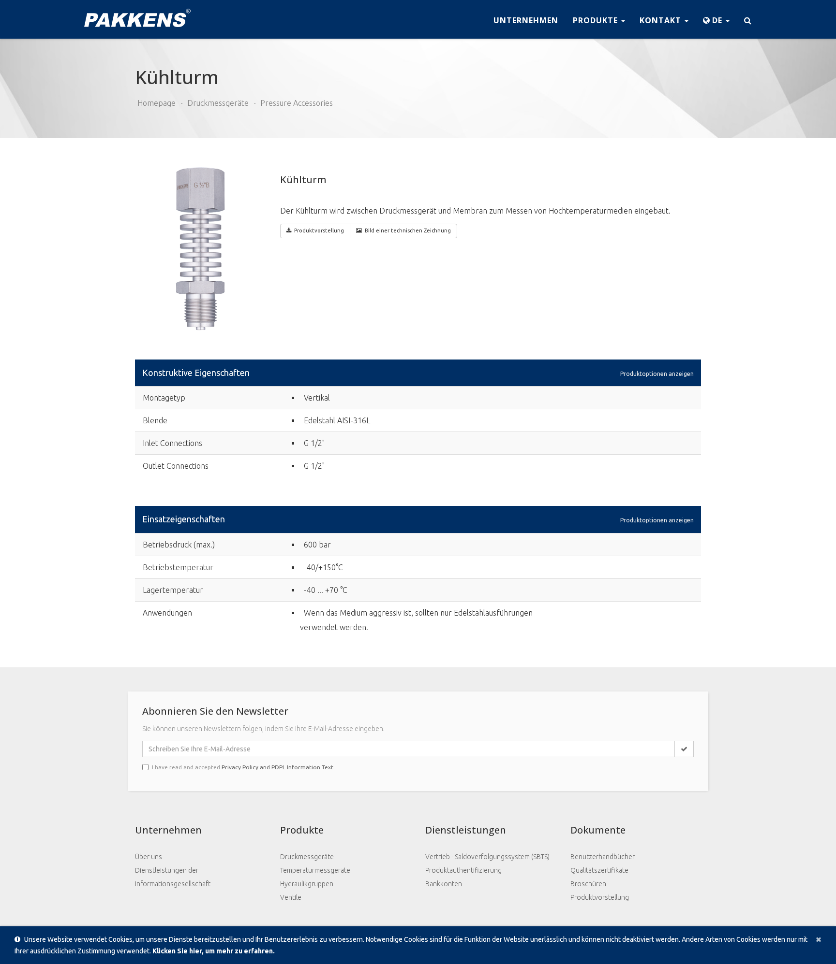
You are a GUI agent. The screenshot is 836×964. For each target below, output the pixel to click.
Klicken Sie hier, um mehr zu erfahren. (213, 951)
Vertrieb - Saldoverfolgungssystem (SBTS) (487, 857)
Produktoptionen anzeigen (657, 373)
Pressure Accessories (296, 103)
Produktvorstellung (599, 897)
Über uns (148, 857)
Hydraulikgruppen (306, 884)
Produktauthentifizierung (463, 870)
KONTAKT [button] (662, 20)
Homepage (156, 103)
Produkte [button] (596, 20)
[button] (716, 19)
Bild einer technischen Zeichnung (408, 230)
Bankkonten (443, 884)
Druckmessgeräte (218, 103)
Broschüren (588, 884)
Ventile (290, 897)
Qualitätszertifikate (599, 870)
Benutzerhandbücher (602, 857)
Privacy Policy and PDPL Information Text (277, 767)
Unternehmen (525, 20)
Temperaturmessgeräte (315, 870)
